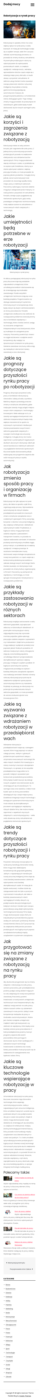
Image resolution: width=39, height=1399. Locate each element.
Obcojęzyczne (11, 1325)
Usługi (8, 1369)
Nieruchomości (11, 1321)
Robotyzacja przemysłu (16, 1263)
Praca (8, 1329)
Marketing (9, 1309)
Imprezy (9, 1305)
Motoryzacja (10, 1317)
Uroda (8, 1365)
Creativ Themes (25, 1396)
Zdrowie (8, 1377)
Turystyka (9, 1361)
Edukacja (9, 1297)
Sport (8, 1349)
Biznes (8, 1285)
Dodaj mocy (12, 4)
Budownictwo (10, 1289)
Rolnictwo (9, 1341)
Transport (9, 1357)
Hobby (8, 1301)
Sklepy (8, 1345)
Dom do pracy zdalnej (23, 1211)
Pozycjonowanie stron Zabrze (20, 1269)
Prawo (8, 1333)
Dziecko (8, 1293)
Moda (8, 1313)
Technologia (10, 1353)
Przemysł (9, 1337)
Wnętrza (9, 1373)
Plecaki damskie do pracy (24, 1228)
